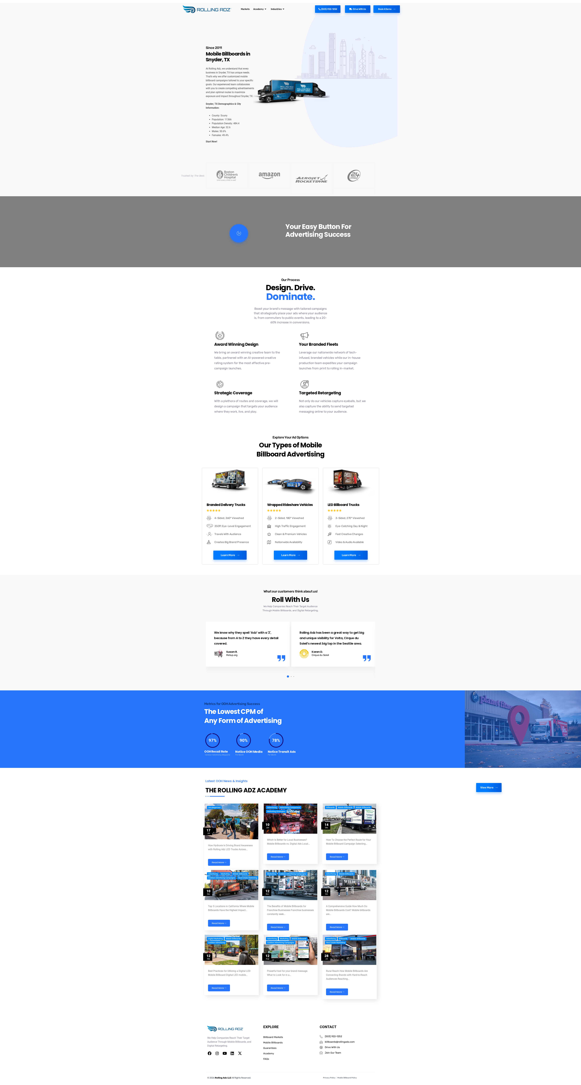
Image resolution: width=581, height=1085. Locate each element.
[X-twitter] (240, 1053)
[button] (287, 676)
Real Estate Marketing (247, 878)
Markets (245, 9)
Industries (276, 9)
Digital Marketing (215, 939)
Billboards (330, 807)
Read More (218, 862)
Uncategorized (214, 807)
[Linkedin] (232, 1053)
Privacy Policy (329, 1078)
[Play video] (239, 233)
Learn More (228, 555)
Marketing (225, 874)
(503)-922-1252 (329, 9)
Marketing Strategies (276, 811)
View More (486, 787)
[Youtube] (224, 1053)
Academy (258, 9)
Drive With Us (359, 9)
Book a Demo (384, 9)
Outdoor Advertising (216, 943)
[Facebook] (209, 1053)
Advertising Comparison (290, 807)
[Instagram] (217, 1053)
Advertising (272, 807)
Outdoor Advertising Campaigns (221, 878)
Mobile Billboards (345, 807)
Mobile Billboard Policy (347, 1078)
